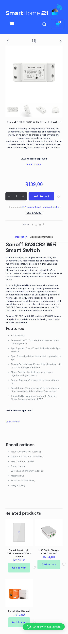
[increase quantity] (23, 196)
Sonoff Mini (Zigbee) (19, 611)
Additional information (41, 236)
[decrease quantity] (9, 196)
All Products (27, 207)
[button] (12, 23)
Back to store (34, 164)
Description (21, 236)
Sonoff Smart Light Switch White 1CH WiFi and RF (19, 553)
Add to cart (41, 196)
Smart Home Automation (47, 207)
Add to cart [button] (19, 567)
